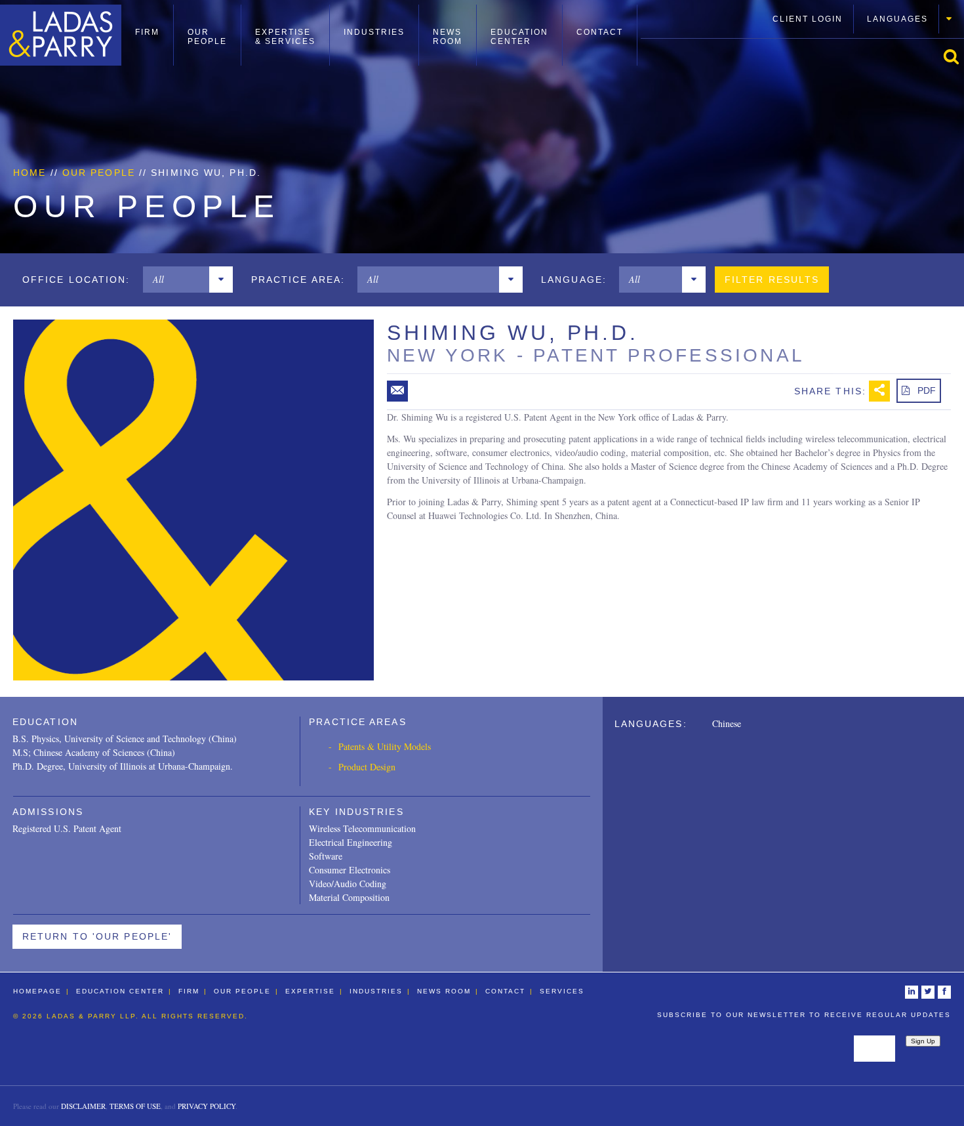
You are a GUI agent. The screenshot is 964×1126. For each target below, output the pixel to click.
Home (29, 172)
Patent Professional (669, 355)
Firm (147, 32)
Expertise (310, 991)
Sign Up (923, 1041)
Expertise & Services (285, 37)
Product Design (366, 767)
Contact (599, 32)
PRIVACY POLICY (206, 1106)
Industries (374, 32)
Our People (207, 37)
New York (448, 355)
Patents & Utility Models (384, 746)
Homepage (37, 991)
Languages (897, 19)
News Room (447, 37)
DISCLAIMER (83, 1106)
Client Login (808, 19)
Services (562, 991)
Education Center (519, 37)
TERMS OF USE (135, 1106)
